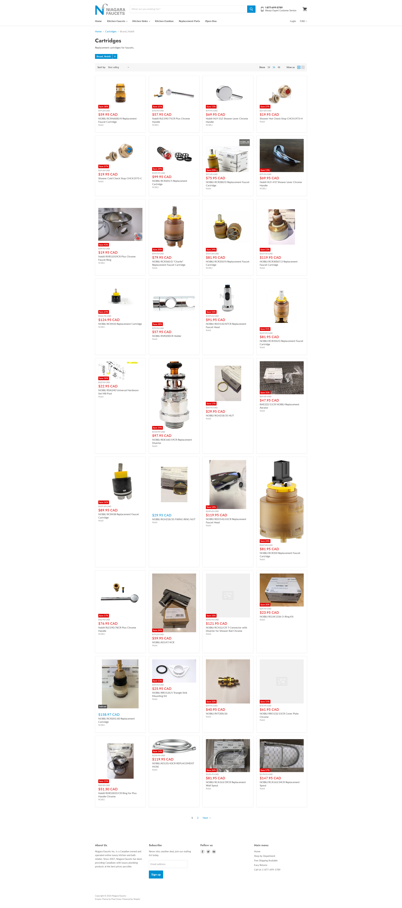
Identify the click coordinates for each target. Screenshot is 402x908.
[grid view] (298, 67)
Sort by (101, 67)
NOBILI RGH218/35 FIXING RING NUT (173, 519)
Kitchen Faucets (116, 20)
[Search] (251, 9)
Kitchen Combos (164, 20)
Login (293, 21)
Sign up (156, 874)
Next (206, 817)
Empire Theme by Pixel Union (108, 899)
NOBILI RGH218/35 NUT (220, 415)
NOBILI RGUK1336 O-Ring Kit (276, 616)
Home (98, 20)
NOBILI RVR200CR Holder (166, 335)
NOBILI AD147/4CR (163, 642)
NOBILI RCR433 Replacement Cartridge (120, 323)
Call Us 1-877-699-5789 (267, 869)
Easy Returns (260, 865)
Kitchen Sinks (140, 20)
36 (274, 67)
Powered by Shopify (131, 899)
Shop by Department (264, 855)
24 (269, 67)
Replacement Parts (189, 20)
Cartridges (111, 31)
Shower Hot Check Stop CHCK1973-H (281, 118)
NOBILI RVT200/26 (216, 713)
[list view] (302, 67)
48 (279, 67)
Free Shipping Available (266, 860)
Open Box (211, 20)
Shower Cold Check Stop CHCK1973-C (120, 178)
